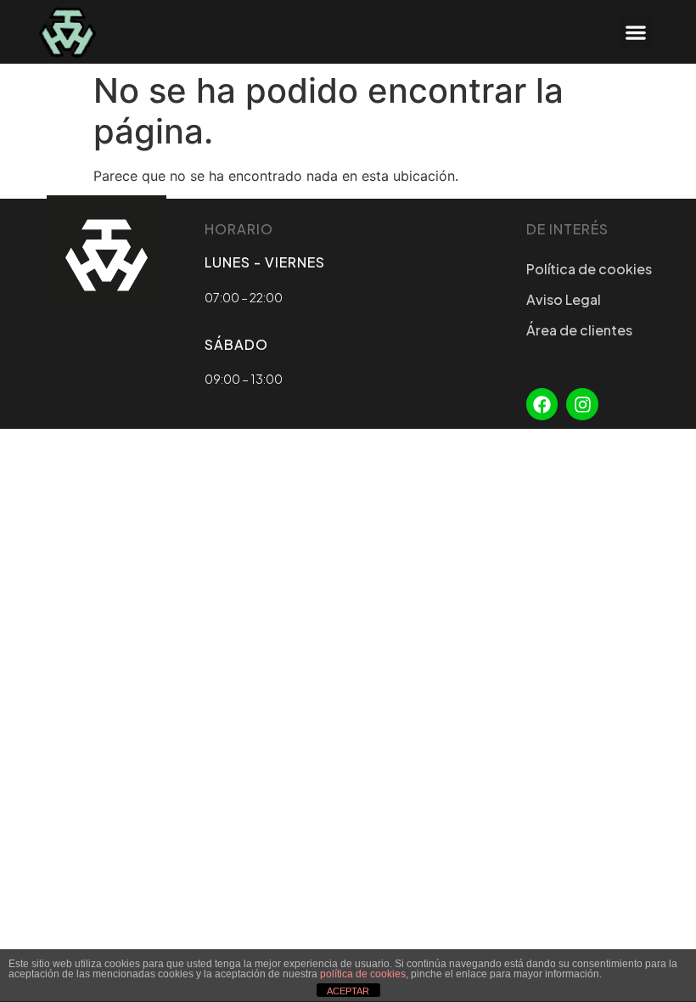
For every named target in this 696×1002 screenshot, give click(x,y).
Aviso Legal (563, 299)
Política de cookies (589, 269)
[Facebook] (542, 404)
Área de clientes (579, 330)
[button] (636, 31)
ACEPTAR (348, 991)
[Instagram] (582, 404)
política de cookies (363, 974)
